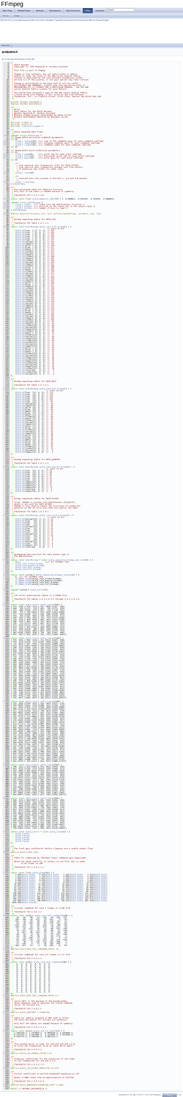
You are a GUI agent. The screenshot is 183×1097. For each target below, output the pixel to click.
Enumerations (70, 20)
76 (6, 202)
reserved (29, 182)
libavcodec (6, 45)
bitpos (27, 206)
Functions (40, 20)
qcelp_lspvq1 (47, 605)
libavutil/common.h (32, 126)
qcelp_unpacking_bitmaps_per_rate (66, 560)
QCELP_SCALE (28, 874)
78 (6, 206)
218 (6, 467)
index (27, 204)
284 (6, 590)
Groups (99, 20)
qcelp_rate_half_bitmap (51, 389)
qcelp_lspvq (56, 832)
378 (6, 765)
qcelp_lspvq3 (47, 701)
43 (6, 141)
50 (6, 154)
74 (6, 199)
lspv (26, 173)
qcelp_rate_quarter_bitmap (53, 467)
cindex (27, 145)
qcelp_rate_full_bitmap (51, 227)
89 (6, 227)
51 (6, 156)
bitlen (27, 208)
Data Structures (10, 20)
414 (6, 832)
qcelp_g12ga (38, 873)
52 (6, 158)
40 (6, 135)
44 (6, 143)
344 (6, 701)
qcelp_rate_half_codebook (47, 962)
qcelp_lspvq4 (47, 765)
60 (6, 173)
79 (6, 208)
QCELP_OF (19, 230)
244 (6, 515)
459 (6, 915)
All (1, 20)
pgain (27, 158)
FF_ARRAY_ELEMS (23, 578)
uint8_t (19, 141)
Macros (92, 20)
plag (26, 154)
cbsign (27, 141)
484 (6, 962)
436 (6, 873)
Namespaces (24, 20)
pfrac (27, 156)
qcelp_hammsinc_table (43, 199)
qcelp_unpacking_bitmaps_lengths (53, 575)
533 (6, 1053)
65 (6, 182)
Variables (49, 20)
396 (6, 798)
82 (6, 214)
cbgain (27, 143)
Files (33, 20)
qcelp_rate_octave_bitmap (53, 515)
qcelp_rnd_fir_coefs (44, 1031)
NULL (17, 562)
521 (6, 1031)
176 (6, 389)
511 (6, 1012)
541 (6, 1068)
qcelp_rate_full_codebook (48, 915)
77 (6, 204)
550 (6, 1085)
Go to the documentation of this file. (18, 59)
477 (6, 949)
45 (6, 145)
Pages (106, 20)
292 (6, 605)
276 (6, 575)
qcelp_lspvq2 (47, 638)
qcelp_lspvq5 (47, 798)
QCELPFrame (33, 135)
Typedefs (58, 20)
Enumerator (82, 20)
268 (6, 560)
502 (6, 995)
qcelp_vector (37, 590)
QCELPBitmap (34, 202)
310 (6, 638)
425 (6, 852)
